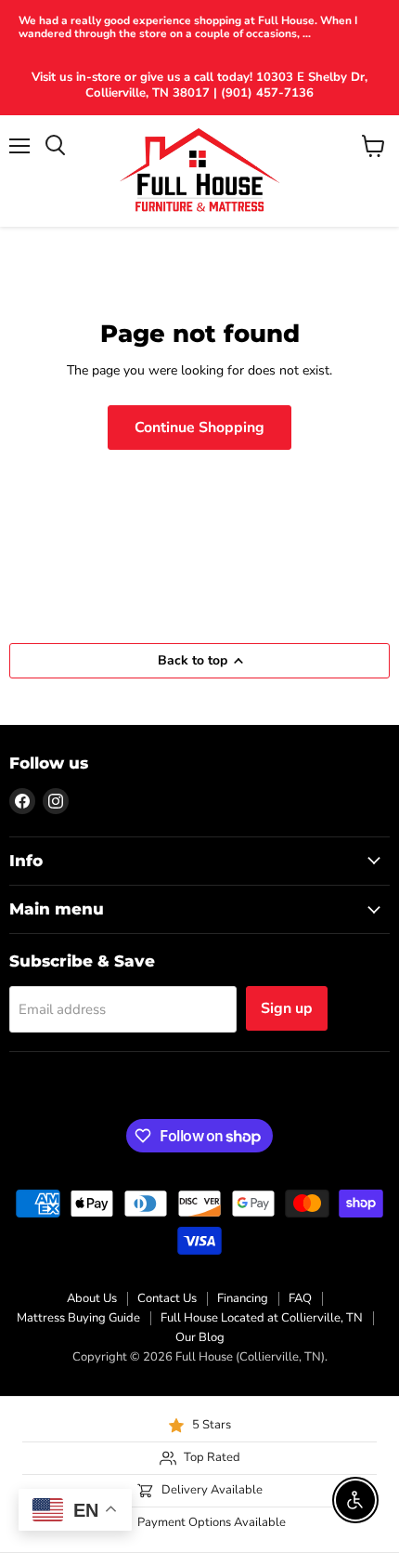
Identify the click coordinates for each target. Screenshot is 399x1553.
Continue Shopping (199, 427)
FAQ (300, 1298)
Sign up (287, 1008)
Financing (242, 1298)
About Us (92, 1298)
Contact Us (167, 1298)
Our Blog (200, 1337)
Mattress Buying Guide (78, 1318)
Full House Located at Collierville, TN (262, 1318)
